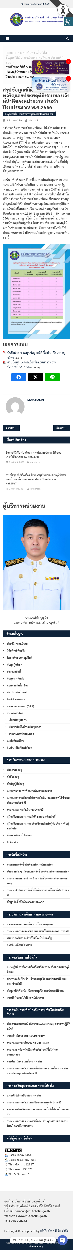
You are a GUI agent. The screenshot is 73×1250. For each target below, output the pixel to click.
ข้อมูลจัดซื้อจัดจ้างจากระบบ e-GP (25, 902)
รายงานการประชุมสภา (21, 733)
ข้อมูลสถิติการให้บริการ (19, 835)
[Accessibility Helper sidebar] (68, 21)
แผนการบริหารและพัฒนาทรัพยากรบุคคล (30, 924)
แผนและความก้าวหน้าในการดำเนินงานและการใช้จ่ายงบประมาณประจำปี (38, 800)
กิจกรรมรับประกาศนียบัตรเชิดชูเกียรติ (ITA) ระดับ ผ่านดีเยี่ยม (63, 428)
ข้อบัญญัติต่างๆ (15, 783)
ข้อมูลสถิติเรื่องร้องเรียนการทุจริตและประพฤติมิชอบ (29, 113)
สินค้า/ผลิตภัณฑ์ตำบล (19, 747)
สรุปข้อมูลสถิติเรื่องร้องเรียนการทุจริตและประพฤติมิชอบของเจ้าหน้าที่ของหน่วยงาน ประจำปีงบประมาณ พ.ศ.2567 (36, 479)
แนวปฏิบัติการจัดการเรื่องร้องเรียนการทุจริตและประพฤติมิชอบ (38, 969)
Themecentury (36, 1246)
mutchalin (34, 120)
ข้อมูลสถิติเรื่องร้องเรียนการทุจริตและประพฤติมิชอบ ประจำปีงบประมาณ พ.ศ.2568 (33, 454)
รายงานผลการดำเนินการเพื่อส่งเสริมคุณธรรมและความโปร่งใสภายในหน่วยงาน (37, 1123)
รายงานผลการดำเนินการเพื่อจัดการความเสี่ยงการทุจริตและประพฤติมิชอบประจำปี (37, 1071)
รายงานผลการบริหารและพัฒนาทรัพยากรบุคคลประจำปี (38, 931)
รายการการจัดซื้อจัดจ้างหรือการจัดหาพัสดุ (30, 864)
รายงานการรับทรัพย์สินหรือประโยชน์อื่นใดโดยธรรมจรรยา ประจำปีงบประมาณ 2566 (14, 428)
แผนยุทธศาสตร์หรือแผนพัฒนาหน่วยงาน (29, 790)
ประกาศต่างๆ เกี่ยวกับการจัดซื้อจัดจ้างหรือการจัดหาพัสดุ (38, 871)
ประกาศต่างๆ (14, 770)
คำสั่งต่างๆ (13, 777)
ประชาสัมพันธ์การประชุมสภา (25, 727)
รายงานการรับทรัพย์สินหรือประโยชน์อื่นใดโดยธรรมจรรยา (32, 1052)
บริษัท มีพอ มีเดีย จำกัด (54, 1231)
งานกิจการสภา (15, 713)
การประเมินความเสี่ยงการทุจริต (24, 1061)
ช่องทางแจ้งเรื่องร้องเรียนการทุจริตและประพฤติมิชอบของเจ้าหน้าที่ (36, 981)
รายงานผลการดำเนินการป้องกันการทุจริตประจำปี (34, 1102)
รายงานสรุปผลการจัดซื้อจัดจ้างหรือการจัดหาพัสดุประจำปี (38, 892)
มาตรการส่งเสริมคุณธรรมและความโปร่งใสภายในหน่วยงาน (38, 1112)
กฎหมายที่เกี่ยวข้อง (17, 685)
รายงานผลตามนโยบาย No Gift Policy (28, 1042)
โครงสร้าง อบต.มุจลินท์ (20, 657)
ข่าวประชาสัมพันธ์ (17, 692)
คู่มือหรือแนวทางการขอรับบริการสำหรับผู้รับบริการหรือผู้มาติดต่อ (38, 826)
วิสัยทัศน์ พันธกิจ (16, 650)
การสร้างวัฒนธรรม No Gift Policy (26, 1035)
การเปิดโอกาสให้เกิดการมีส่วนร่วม (26, 997)
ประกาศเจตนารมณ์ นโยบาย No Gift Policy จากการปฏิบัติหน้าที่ (38, 1026)
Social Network (16, 699)
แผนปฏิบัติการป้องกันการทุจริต (24, 1095)
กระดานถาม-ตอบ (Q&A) (20, 706)
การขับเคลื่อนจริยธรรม (19, 945)
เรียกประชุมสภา (18, 720)
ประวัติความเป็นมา (17, 643)
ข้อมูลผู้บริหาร (14, 664)
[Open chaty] (62, 1240)
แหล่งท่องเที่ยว (15, 740)
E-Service (13, 842)
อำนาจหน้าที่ (14, 671)
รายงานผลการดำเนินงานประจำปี (25, 809)
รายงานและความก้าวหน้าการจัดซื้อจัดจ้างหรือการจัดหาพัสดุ (37, 881)
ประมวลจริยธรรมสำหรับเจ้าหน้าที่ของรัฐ (29, 938)
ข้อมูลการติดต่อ (15, 678)
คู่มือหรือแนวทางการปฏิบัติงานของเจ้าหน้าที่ (31, 816)
